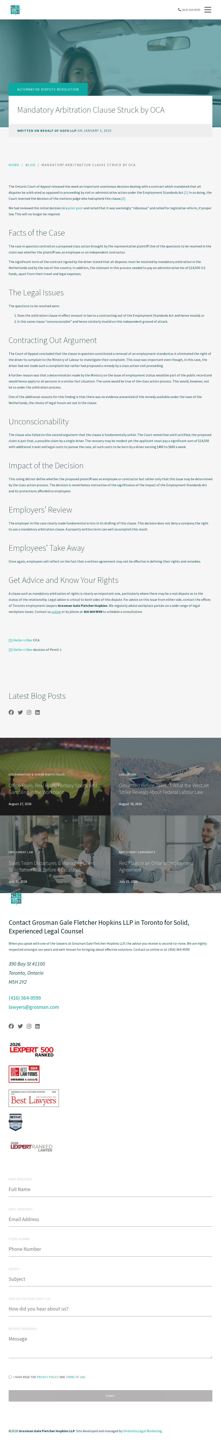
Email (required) (21, 1209)
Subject (15, 1269)
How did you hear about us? (30, 1298)
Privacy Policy (48, 1377)
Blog (30, 165)
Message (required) (23, 1328)
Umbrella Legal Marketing (142, 1431)
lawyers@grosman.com (34, 1007)
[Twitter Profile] (20, 712)
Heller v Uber (23, 640)
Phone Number (19, 1239)
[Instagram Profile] (29, 712)
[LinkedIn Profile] (37, 712)
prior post (75, 208)
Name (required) (20, 1179)
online (56, 611)
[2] (123, 198)
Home (14, 165)
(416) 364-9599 (190, 10)
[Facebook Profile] (11, 712)
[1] (186, 192)
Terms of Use (75, 1377)
